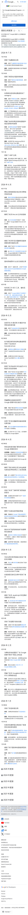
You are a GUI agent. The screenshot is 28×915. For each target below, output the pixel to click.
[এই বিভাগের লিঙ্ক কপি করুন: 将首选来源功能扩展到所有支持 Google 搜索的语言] (19, 449)
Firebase (3, 896)
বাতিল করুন (14, 21)
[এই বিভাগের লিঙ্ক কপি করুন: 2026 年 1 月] (12, 701)
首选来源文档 (15, 328)
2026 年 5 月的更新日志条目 (17, 251)
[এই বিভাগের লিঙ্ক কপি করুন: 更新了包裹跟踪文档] (19, 60)
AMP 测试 (3, 881)
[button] (14, 769)
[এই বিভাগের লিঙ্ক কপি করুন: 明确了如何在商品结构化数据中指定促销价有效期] (18, 124)
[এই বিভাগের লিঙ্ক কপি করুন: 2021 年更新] (14, 794)
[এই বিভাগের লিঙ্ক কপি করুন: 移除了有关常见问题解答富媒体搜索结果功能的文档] (19, 243)
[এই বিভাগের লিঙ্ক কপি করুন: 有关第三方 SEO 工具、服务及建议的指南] (13, 290)
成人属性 (17, 358)
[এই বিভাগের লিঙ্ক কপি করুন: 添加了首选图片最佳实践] (23, 622)
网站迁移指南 (12, 197)
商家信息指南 (13, 127)
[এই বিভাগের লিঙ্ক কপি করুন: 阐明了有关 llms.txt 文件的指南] (5, 217)
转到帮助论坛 (4, 842)
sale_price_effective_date (11, 145)
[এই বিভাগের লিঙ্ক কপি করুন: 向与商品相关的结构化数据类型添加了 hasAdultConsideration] (16, 346)
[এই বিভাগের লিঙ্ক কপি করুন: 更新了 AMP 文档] (17, 155)
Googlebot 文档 (19, 682)
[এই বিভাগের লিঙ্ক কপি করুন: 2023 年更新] (15, 781)
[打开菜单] (2, 2)
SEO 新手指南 (4, 859)
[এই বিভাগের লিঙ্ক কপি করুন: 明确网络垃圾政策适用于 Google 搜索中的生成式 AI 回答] (5, 405)
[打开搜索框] (18, 2)
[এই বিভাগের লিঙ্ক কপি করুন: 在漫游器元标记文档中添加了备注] (7, 577)
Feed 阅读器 (21, 41)
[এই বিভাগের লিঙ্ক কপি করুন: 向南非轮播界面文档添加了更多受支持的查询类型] (18, 727)
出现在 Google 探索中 (15, 660)
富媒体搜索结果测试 (6, 876)
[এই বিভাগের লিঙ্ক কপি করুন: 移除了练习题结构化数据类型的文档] (9, 750)
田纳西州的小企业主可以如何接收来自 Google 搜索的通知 (15, 268)
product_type (17, 106)
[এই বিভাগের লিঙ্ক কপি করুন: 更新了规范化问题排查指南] (24, 77)
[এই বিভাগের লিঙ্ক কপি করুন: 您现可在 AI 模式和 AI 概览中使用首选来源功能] (16, 325)
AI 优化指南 (13, 220)
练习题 (14, 753)
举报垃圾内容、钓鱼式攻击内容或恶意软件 (11, 847)
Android (3, 891)
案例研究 (3, 866)
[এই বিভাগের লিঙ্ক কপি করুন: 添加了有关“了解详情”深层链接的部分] (10, 493)
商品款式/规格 (20, 349)
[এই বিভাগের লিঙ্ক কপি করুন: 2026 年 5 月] (13, 316)
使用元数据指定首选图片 (19, 627)
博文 (7, 763)
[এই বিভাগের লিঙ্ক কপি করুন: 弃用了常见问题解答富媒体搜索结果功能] (12, 423)
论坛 (10, 562)
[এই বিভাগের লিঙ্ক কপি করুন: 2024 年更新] (15, 775)
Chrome (3, 893)
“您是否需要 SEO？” (14, 297)
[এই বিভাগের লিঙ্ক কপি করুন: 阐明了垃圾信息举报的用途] (24, 511)
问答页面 (15, 562)
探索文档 (23, 625)
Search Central (15, 2)
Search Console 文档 (6, 864)
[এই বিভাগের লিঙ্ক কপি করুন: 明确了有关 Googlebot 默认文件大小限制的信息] (18, 676)
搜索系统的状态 (5, 861)
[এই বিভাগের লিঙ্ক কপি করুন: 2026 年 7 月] (13, 53)
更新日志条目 (13, 763)
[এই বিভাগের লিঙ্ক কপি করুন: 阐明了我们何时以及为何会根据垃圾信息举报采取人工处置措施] (5, 472)
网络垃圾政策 (19, 408)
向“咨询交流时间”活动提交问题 (8, 845)
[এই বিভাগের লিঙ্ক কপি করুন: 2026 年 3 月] (13, 550)
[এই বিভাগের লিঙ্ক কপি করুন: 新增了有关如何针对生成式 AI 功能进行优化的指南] (18, 369)
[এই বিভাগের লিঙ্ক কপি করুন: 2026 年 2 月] (12, 645)
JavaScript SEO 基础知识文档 (18, 601)
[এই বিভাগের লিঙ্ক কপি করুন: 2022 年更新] (15, 788)
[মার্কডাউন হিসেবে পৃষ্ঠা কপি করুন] (19, 30)
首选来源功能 (19, 452)
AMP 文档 (10, 162)
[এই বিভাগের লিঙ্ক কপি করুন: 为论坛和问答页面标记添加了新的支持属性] (13, 559)
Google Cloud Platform (6, 898)
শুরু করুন (14, 25)
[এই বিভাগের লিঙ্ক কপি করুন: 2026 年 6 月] (13, 185)
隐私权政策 (7, 907)
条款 (2, 907)
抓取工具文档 (20, 680)
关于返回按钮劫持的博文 (11, 544)
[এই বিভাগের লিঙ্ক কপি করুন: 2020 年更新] (15, 800)
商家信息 (14, 99)
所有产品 (3, 901)
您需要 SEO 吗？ (5, 856)
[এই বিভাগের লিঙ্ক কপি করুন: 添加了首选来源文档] (19, 708)
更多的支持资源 (5, 850)
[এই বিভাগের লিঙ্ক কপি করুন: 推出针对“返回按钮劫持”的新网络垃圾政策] (13, 532)
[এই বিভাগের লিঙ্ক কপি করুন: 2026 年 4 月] (13, 440)
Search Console (5, 873)
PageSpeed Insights (6, 878)
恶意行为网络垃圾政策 (15, 535)
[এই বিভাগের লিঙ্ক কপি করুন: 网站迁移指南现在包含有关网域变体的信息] (13, 194)
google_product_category (11, 108)
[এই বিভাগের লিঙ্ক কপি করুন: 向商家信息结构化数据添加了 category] (12, 96)
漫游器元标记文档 (14, 580)
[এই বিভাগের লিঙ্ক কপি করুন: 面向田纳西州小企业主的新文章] (5, 264)
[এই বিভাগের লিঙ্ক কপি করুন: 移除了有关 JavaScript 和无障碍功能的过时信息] (16, 598)
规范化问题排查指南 (17, 80)
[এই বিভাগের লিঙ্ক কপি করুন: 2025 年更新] (15, 769)
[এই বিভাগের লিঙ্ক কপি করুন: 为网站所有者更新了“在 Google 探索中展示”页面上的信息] (23, 655)
